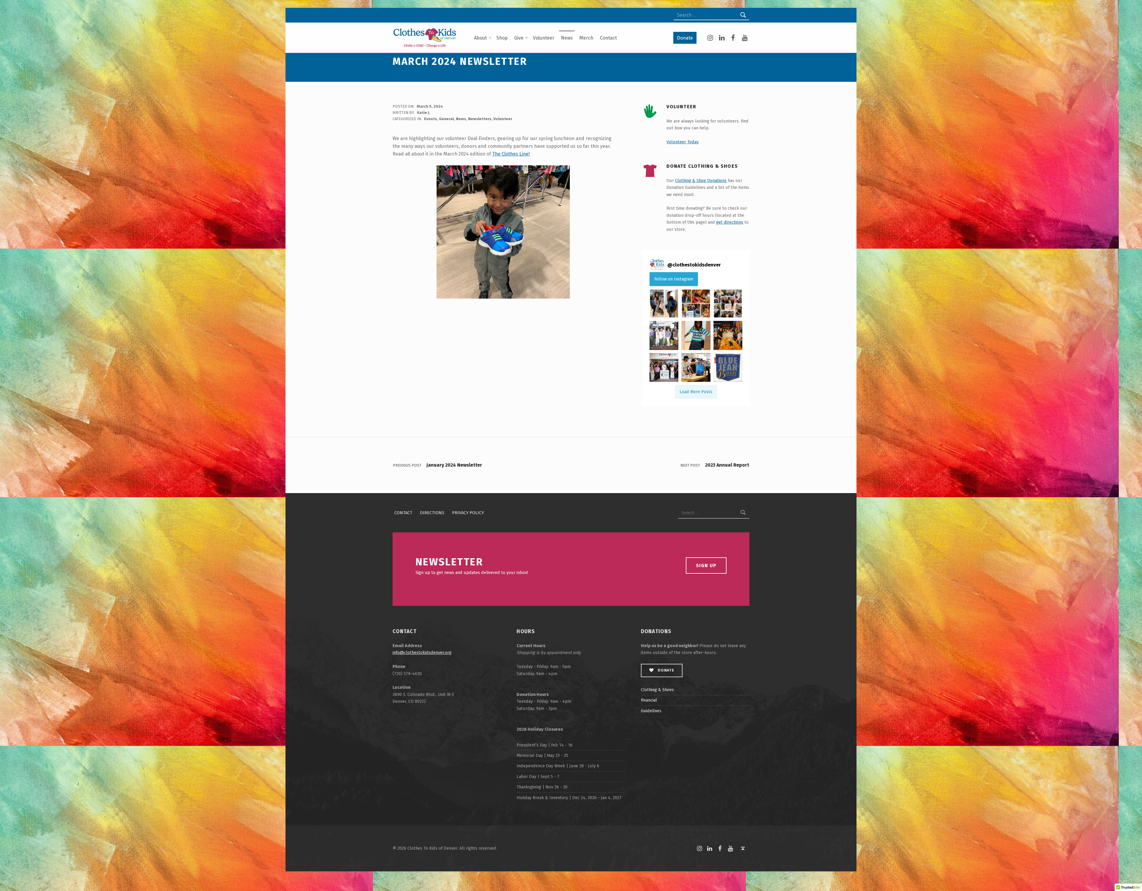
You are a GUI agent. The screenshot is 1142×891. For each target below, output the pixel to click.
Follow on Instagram (673, 279)
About (480, 38)
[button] (664, 303)
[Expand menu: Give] (526, 37)
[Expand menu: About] (490, 37)
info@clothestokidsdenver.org (422, 652)
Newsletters (479, 119)
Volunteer (543, 38)
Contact (608, 38)
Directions (432, 512)
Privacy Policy (468, 512)
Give (518, 38)
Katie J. (423, 112)
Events (430, 119)
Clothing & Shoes (657, 689)
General (446, 119)
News (567, 38)
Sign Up (706, 565)
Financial (649, 700)
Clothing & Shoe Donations (701, 180)
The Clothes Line (510, 154)
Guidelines (651, 710)
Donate (685, 38)
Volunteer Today (682, 142)
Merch (586, 38)
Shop (502, 38)
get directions (729, 222)
